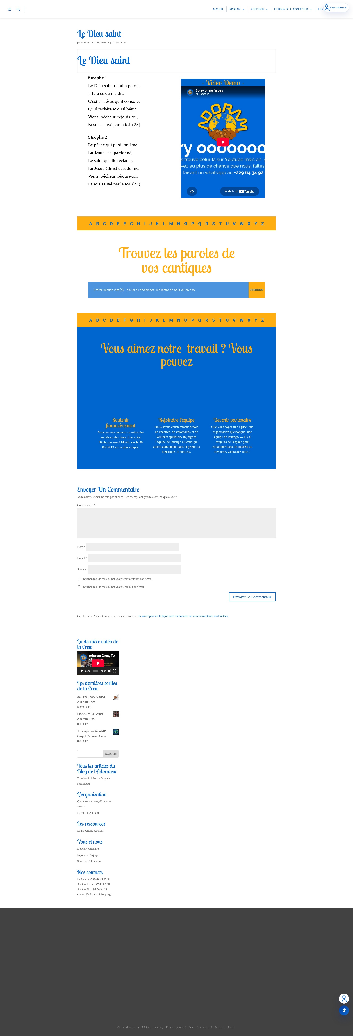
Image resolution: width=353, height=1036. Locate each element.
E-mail (82, 558)
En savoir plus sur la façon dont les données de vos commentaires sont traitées (183, 616)
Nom (81, 547)
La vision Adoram (128, 956)
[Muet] (109, 671)
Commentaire (86, 505)
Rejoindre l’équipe (88, 855)
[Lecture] (82, 671)
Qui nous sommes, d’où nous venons (117, 964)
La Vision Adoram (88, 812)
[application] (98, 663)
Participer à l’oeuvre (89, 861)
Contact (134, 1012)
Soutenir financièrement (120, 422)
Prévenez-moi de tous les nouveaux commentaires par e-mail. (117, 578)
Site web (82, 569)
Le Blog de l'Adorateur (125, 1004)
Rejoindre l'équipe (176, 419)
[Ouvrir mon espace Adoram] (344, 999)
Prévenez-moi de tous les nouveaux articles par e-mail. (113, 586)
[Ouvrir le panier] (344, 1010)
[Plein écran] (114, 671)
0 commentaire (119, 42)
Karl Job (85, 42)
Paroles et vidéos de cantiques (121, 996)
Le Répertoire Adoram (90, 830)
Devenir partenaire (232, 419)
